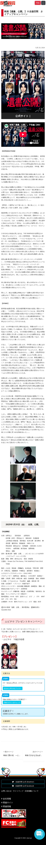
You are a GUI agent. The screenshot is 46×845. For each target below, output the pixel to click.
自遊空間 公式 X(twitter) (24, 782)
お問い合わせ (6, 791)
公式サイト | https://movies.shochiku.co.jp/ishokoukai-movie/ (23, 116)
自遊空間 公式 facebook (24, 786)
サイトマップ (18, 791)
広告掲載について (32, 791)
